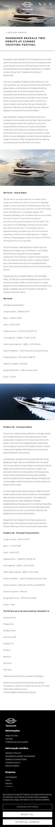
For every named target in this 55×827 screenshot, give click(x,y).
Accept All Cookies (27, 822)
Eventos (9, 786)
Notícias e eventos (17, 32)
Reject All (27, 814)
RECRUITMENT (12, 766)
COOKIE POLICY (13, 762)
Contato (9, 739)
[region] (27, 807)
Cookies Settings (27, 807)
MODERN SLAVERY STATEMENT (20, 756)
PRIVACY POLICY (13, 753)
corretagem (11, 777)
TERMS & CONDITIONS (16, 759)
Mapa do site (11, 735)
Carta (7, 780)
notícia (8, 783)
